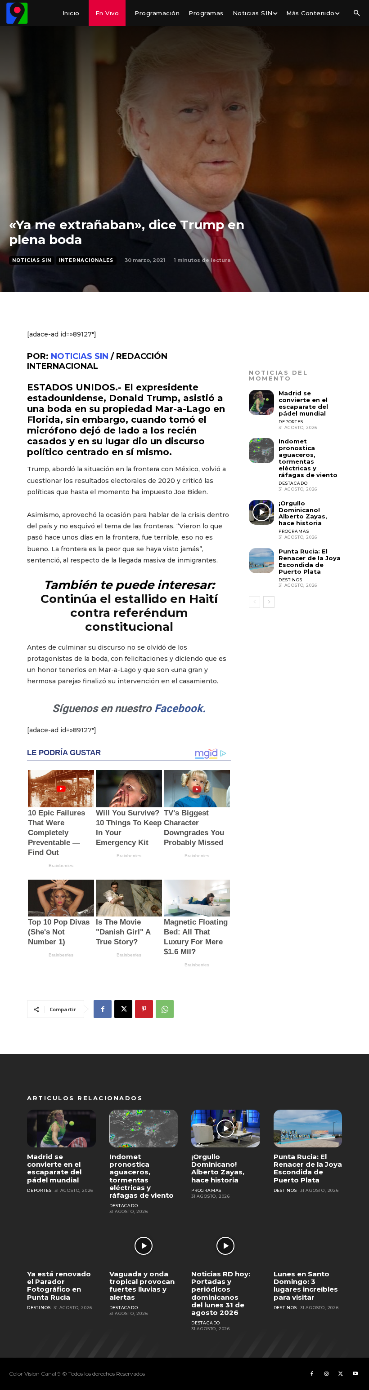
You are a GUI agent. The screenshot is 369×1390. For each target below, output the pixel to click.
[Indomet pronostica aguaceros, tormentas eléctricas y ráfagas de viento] (261, 450)
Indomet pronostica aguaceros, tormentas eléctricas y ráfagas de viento (308, 458)
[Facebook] (103, 1009)
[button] (356, 13)
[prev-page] (254, 602)
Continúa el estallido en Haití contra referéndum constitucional (129, 613)
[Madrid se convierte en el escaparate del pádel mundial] (261, 402)
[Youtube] (355, 1374)
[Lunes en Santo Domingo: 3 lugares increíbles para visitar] (308, 1246)
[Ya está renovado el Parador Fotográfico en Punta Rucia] (61, 1246)
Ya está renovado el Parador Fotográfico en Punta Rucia (59, 1285)
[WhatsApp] (165, 1009)
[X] (123, 1009)
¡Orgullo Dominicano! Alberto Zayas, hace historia (303, 513)
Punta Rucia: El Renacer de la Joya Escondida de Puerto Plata (310, 561)
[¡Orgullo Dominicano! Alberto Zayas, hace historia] (261, 512)
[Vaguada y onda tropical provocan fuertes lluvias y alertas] (143, 1246)
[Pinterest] (144, 1009)
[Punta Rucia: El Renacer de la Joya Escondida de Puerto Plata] (261, 560)
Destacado (293, 483)
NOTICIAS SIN (79, 356)
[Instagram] (326, 1374)
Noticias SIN (31, 260)
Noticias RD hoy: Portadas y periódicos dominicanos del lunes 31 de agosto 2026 (220, 1293)
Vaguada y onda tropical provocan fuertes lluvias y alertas (142, 1285)
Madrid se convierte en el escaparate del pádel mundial (303, 403)
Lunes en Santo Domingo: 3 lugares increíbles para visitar (306, 1285)
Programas (294, 531)
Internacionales (86, 260)
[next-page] (268, 602)
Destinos (290, 579)
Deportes (291, 421)
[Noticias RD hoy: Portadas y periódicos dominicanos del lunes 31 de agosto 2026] (225, 1246)
